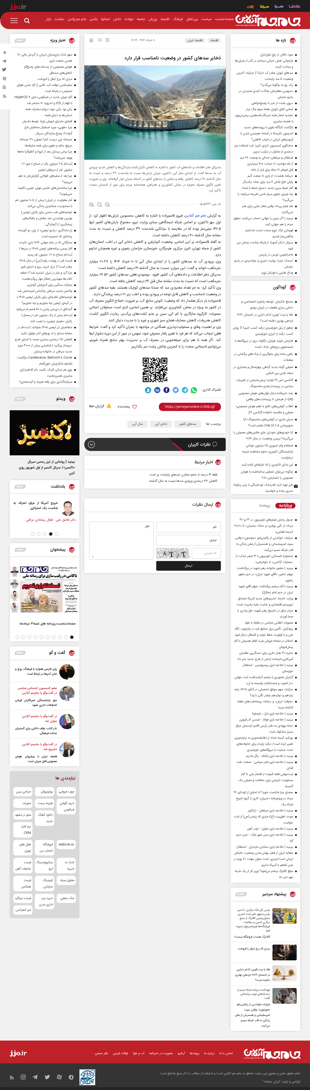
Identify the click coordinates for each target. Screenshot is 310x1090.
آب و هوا (138, 1053)
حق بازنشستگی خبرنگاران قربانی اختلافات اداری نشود (36, 703)
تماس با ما (226, 1053)
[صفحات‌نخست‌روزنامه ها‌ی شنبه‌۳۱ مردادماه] (44, 589)
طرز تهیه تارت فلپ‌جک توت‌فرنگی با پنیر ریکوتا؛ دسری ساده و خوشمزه (263, 488)
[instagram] (4, 53)
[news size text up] (91, 205)
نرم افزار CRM (26, 830)
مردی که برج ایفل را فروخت (254, 948)
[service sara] (279, 7)
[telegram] (4, 62)
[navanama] (294, 7)
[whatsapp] (194, 390)
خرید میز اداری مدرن (46, 901)
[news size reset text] (99, 205)
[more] (241, 894)
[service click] (251, 7)
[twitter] (4, 71)
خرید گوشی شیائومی (67, 806)
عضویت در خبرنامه (161, 1053)
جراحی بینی (23, 791)
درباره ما (209, 1053)
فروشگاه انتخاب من (46, 847)
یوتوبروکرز (47, 791)
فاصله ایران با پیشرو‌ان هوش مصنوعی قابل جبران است (36, 759)
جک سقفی (67, 898)
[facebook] (166, 390)
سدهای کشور (187, 424)
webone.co (66, 844)
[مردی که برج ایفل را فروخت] (283, 952)
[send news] (100, 40)
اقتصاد (214, 40)
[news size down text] (107, 205)
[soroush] (148, 390)
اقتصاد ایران (194, 40)
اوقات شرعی (120, 1053)
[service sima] (264, 7)
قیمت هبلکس (26, 883)
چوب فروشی (66, 791)
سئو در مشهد (23, 815)
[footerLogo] (272, 1054)
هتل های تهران (25, 847)
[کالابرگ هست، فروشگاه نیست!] (283, 924)
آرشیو (181, 1053)
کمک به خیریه (69, 865)
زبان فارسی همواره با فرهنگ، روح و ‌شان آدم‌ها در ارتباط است (36, 671)
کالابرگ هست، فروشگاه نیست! (252, 936)
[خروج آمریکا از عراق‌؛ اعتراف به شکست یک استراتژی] (69, 508)
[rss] (4, 97)
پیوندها (194, 1053)
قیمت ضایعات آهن (23, 865)
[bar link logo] (18, 7)
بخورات (26, 803)
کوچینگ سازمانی (48, 883)
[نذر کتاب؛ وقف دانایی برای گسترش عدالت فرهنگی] (67, 725)
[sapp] (4, 88)
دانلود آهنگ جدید (45, 818)
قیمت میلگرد (23, 898)
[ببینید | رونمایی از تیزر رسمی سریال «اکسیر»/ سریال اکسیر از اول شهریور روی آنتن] (44, 432)
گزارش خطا (96, 406)
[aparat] (4, 79)
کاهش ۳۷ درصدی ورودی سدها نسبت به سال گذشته (183, 481)
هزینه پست (45, 803)
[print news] (91, 41)
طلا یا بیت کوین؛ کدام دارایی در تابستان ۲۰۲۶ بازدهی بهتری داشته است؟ (252, 975)
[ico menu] (15, 20)
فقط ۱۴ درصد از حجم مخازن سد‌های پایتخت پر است (183, 474)
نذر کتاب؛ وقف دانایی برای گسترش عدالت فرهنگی (36, 731)
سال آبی (137, 424)
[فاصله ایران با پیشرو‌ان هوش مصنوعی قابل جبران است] (67, 753)
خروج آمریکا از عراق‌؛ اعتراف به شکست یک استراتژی (37, 505)
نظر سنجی (101, 1053)
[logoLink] (267, 20)
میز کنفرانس (23, 910)
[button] (57, 534)
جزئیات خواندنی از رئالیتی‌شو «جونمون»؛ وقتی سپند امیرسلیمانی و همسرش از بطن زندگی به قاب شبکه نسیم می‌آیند (252, 1015)
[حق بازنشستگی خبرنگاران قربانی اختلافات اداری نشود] (67, 697)
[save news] (107, 40)
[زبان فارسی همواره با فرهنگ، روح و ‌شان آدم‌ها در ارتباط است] (67, 671)
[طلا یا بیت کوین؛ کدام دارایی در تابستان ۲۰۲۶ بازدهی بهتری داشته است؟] (283, 974)
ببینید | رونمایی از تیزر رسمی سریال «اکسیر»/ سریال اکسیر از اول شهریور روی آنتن (47, 467)
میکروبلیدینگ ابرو (44, 865)
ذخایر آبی (161, 424)
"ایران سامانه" (272, 1081)
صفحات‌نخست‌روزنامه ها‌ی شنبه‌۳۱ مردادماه (47, 623)
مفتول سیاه (67, 880)
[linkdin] (157, 390)
